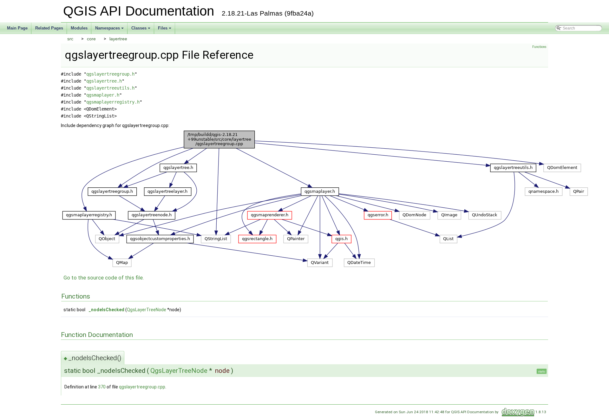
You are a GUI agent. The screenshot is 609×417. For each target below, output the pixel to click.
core (91, 38)
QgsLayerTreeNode (146, 309)
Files (165, 30)
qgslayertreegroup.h (110, 74)
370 (102, 386)
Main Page (17, 28)
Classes (141, 30)
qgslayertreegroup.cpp (142, 386)
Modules (79, 28)
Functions (539, 47)
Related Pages (49, 28)
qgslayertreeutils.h (110, 88)
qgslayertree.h (104, 81)
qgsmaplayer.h (102, 95)
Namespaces (110, 30)
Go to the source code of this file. (103, 277)
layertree (118, 38)
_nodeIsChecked (106, 309)
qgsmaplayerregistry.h (113, 101)
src (70, 38)
